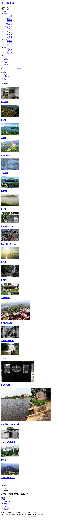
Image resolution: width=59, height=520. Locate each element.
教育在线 (9, 21)
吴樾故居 (4, 102)
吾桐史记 (9, 37)
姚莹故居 (4, 173)
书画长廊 (9, 26)
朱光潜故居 (5, 385)
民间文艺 (9, 29)
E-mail (5, 62)
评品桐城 (9, 20)
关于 (5, 47)
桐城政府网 (7, 501)
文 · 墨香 (6, 23)
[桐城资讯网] (7, 3)
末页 (5, 487)
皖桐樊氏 (6, 510)
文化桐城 (9, 34)
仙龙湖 (3, 138)
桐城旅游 (9, 44)
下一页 (5, 485)
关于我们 (9, 49)
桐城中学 (6, 508)
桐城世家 (9, 36)
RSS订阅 (6, 64)
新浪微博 (6, 58)
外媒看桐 (9, 16)
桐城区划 (9, 50)
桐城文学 (9, 24)
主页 (8, 68)
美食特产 (9, 42)
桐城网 (5, 505)
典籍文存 (9, 28)
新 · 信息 (6, 13)
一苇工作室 (10, 54)
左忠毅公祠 (5, 298)
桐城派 (8, 33)
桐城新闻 (9, 15)
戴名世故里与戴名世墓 (10, 424)
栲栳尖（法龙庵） (8, 478)
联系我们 (9, 52)
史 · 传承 (6, 31)
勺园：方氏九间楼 (8, 442)
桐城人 (8, 18)
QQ (5, 61)
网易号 (5, 503)
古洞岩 (3, 460)
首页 (5, 12)
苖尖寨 (3, 120)
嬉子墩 (3, 209)
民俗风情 (9, 41)
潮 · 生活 (6, 39)
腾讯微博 (6, 59)
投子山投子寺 (6, 155)
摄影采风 (9, 45)
